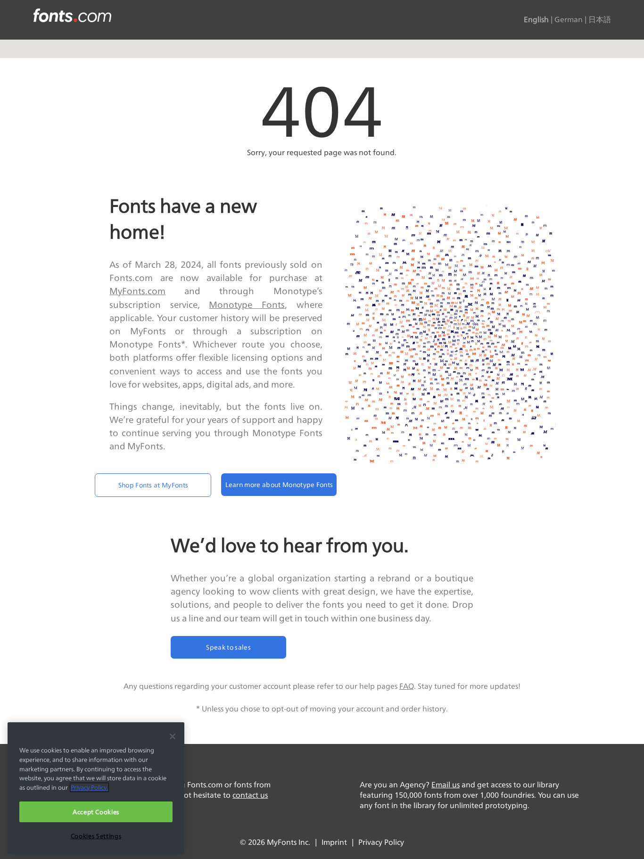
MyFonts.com (137, 291)
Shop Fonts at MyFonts (153, 485)
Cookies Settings (96, 836)
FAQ (406, 686)
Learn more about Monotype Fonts (279, 484)
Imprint (334, 842)
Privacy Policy (381, 842)
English (536, 20)
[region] (96, 788)
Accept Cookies (96, 812)
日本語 (599, 20)
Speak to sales (228, 647)
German (568, 20)
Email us (445, 784)
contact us (250, 795)
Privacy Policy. (89, 787)
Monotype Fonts (247, 304)
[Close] (172, 736)
